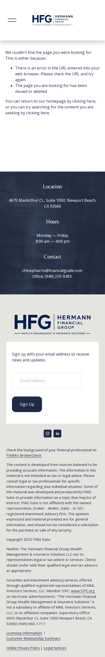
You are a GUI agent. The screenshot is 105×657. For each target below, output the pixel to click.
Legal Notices (55, 647)
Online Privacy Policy (23, 647)
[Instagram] (48, 433)
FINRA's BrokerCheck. (24, 455)
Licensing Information (24, 632)
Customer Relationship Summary (33, 638)
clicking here (83, 101)
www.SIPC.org (83, 590)
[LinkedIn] (57, 433)
